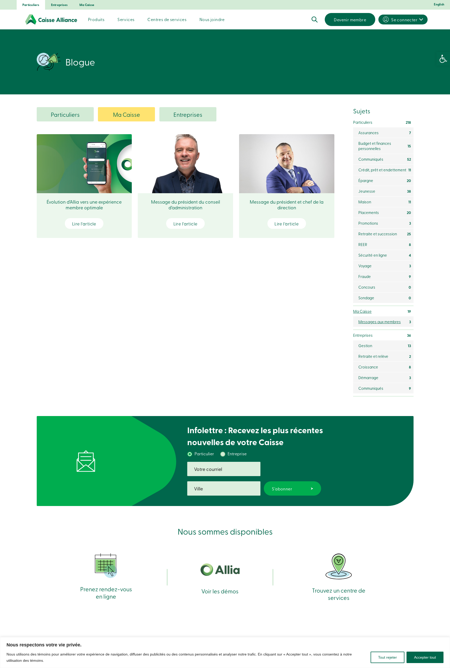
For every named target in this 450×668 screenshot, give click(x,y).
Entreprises (59, 5)
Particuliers (30, 5)
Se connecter (404, 19)
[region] (225, 652)
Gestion (384, 345)
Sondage (384, 297)
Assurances (384, 132)
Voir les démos (220, 591)
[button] (443, 59)
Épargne (384, 180)
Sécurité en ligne (384, 255)
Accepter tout (425, 657)
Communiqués (384, 159)
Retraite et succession (384, 233)
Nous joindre (212, 19)
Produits (96, 19)
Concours (384, 287)
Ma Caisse (86, 5)
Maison (384, 201)
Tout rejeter (387, 657)
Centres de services (166, 19)
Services (125, 19)
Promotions (384, 223)
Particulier (204, 453)
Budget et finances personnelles (384, 146)
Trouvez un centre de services (338, 593)
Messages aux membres (384, 321)
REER (384, 244)
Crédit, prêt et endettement (384, 169)
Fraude (384, 276)
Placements (384, 212)
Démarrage (384, 377)
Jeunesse (384, 191)
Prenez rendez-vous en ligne (106, 592)
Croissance (384, 366)
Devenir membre (350, 19)
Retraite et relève (384, 356)
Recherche (314, 19)
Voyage (384, 265)
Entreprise (237, 453)
